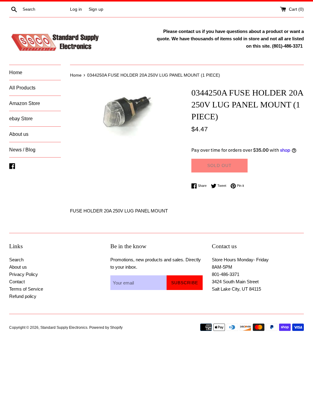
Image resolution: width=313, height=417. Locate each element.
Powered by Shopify (106, 327)
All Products (22, 87)
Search (16, 259)
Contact (17, 281)
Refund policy (22, 296)
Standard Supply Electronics (63, 327)
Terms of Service (26, 289)
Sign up (96, 9)
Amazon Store (24, 103)
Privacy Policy (23, 274)
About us (18, 134)
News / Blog (22, 149)
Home (15, 72)
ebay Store (21, 118)
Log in (76, 9)
